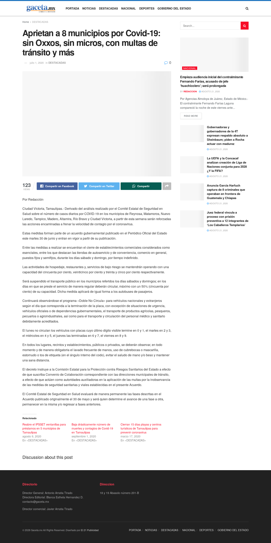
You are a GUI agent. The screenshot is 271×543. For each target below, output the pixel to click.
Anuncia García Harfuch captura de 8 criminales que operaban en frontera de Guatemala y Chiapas (226, 191)
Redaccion (190, 91)
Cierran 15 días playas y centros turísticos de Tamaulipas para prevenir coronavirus (141, 428)
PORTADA (72, 8)
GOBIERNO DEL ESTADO (174, 8)
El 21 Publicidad (90, 530)
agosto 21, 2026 (210, 91)
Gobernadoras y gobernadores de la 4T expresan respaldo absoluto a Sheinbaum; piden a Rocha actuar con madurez (227, 135)
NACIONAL (128, 8)
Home (25, 21)
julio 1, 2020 (37, 63)
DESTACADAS (108, 8)
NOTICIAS (89, 8)
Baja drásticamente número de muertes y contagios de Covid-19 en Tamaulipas (92, 428)
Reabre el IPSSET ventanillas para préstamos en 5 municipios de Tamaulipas (44, 428)
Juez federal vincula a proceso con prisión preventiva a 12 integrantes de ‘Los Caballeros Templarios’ (227, 218)
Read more (191, 115)
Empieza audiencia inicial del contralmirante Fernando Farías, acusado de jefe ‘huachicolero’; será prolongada (211, 81)
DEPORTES (146, 8)
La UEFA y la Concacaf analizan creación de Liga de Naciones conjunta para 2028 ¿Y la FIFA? (227, 164)
